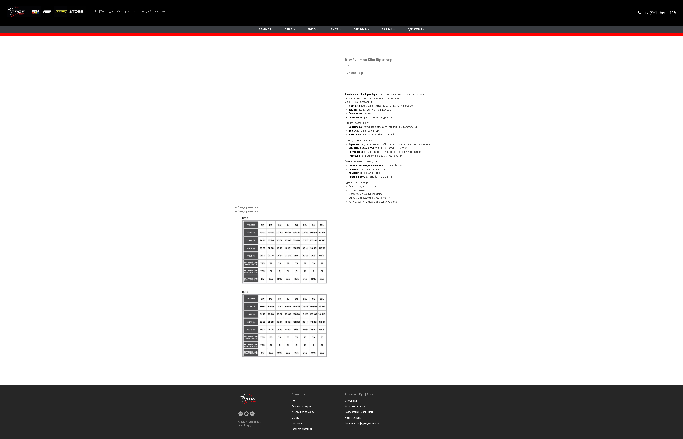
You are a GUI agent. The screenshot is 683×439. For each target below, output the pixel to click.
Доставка (297, 423)
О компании (351, 400)
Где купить (416, 29)
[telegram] (240, 413)
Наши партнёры (353, 417)
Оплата (295, 417)
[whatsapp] (246, 413)
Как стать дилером (355, 406)
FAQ (294, 400)
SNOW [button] (334, 29)
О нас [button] (288, 29)
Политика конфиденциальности (362, 423)
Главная (265, 29)
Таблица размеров (301, 406)
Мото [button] (312, 29)
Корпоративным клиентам (359, 412)
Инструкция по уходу (303, 412)
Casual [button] (387, 29)
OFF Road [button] (360, 29)
